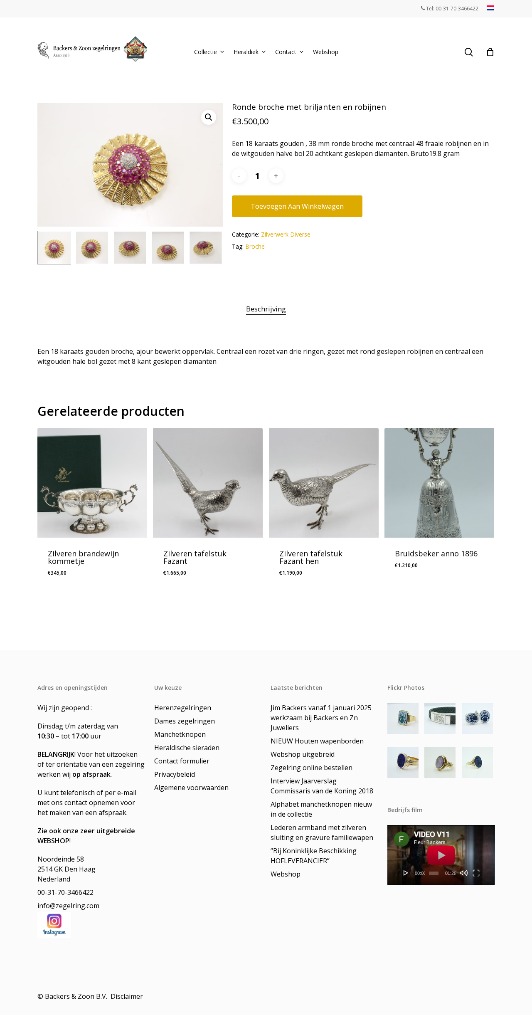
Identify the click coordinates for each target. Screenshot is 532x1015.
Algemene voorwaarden (191, 787)
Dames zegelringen (184, 721)
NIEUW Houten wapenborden (317, 741)
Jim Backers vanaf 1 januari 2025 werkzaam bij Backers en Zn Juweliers (321, 717)
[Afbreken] (464, 873)
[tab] (266, 309)
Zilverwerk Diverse (285, 234)
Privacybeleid (174, 774)
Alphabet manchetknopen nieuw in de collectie (321, 809)
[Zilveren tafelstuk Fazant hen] (324, 483)
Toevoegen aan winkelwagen (297, 206)
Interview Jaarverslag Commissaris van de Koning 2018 (322, 785)
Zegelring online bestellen (311, 767)
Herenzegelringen (182, 707)
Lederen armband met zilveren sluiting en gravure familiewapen (322, 832)
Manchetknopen (180, 734)
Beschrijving (266, 309)
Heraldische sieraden (186, 747)
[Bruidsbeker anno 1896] (439, 483)
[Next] (209, 248)
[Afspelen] (406, 873)
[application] (441, 855)
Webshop (285, 874)
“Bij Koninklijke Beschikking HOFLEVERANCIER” (314, 855)
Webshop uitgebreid (303, 754)
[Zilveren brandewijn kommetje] (92, 483)
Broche (255, 246)
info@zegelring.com (68, 905)
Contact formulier (181, 761)
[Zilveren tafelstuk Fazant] (208, 483)
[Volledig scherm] (476, 873)
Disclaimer (128, 996)
